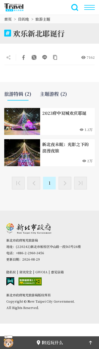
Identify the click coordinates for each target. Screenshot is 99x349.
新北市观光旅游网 (17, 7)
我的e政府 (10, 281)
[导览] (89, 7)
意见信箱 (57, 272)
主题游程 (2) (53, 93)
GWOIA (41, 272)
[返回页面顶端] (90, 342)
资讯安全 (25, 272)
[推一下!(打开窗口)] (34, 57)
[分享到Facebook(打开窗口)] (23, 57)
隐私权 (11, 272)
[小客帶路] (8, 342)
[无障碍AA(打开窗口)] (30, 281)
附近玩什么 (52, 342)
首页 (8, 19)
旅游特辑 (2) (17, 93)
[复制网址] (55, 57)
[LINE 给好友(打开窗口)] (44, 57)
